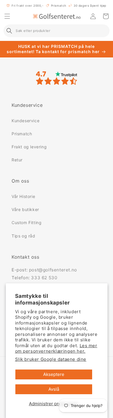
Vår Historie (23, 196)
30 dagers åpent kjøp (90, 5)
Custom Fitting (26, 222)
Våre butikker (25, 209)
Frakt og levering (29, 146)
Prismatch (58, 5)
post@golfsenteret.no (53, 270)
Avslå (53, 389)
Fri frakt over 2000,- (28, 5)
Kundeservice (25, 120)
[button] (7, 16)
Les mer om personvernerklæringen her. (56, 348)
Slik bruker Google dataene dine (51, 359)
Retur (17, 159)
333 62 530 (44, 277)
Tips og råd (23, 235)
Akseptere (53, 374)
